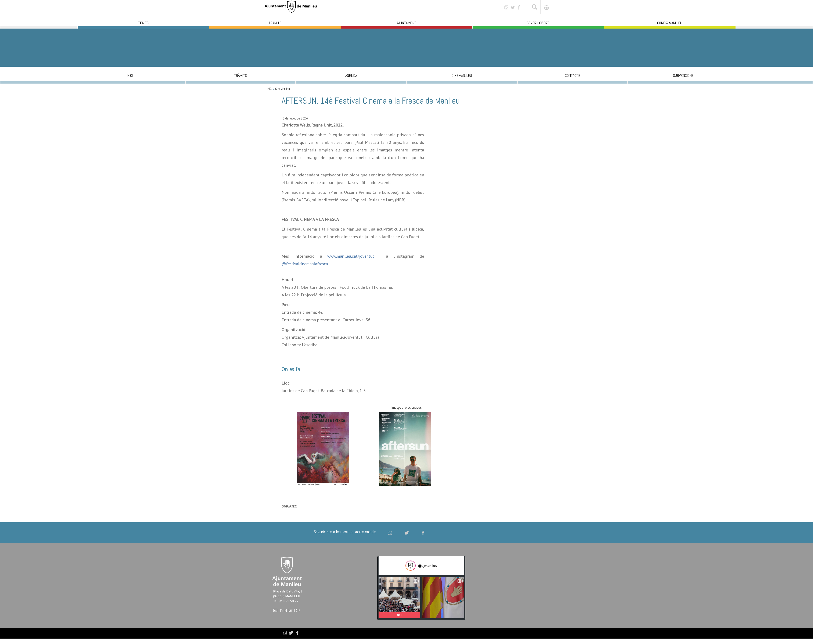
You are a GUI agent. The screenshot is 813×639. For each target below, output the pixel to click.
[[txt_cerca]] (534, 7)
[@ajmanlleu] (410, 565)
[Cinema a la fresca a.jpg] (323, 448)
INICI (269, 89)
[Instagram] (506, 7)
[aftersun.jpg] (405, 448)
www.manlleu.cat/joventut (350, 256)
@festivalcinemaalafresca (305, 263)
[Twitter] (512, 7)
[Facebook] (519, 7)
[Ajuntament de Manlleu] (290, 6)
